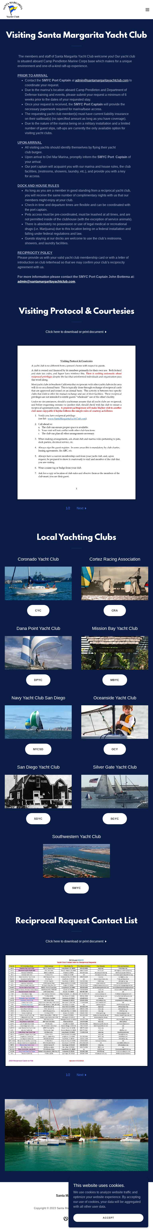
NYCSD (38, 749)
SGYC (115, 818)
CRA (115, 610)
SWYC (76, 888)
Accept (108, 1217)
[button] (147, 10)
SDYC (38, 818)
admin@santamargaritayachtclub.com (101, 80)
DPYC (38, 680)
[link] (13, 10)
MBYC (114, 680)
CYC (38, 610)
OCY (115, 749)
